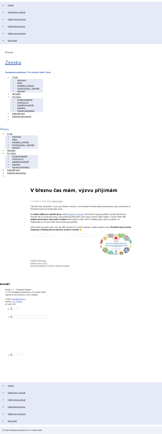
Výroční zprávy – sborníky (28, 88)
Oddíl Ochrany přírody (17, 19)
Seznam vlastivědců (25, 110)
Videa (19, 83)
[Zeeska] (4, 129)
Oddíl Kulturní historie (16, 26)
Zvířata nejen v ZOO (38, 263)
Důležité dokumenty (21, 116)
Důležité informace (38, 260)
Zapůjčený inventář (25, 105)
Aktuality (16, 94)
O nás (15, 77)
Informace (21, 80)
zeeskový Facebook (76, 214)
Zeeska (11, 5)
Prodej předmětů (24, 99)
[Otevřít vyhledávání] (12, 119)
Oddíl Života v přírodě (16, 12)
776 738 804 (17, 301)
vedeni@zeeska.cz (18, 299)
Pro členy (16, 97)
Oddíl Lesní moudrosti (17, 33)
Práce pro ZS (22, 102)
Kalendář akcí (18, 113)
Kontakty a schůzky (25, 85)
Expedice (21, 108)
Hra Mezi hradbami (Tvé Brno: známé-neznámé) (50, 266)
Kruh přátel (12, 40)
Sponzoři (21, 91)
